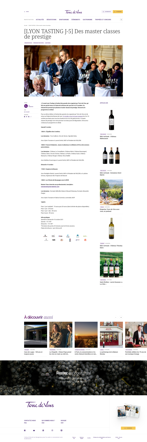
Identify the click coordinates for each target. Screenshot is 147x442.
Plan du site (74, 438)
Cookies (89, 437)
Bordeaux (102, 243)
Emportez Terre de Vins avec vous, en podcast (109, 210)
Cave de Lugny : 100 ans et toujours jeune (33, 353)
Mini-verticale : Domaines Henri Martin (110, 174)
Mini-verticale (103, 134)
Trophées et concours (103, 19)
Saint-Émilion (103, 279)
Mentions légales (82, 438)
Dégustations (51, 19)
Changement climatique (79, 349)
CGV (62, 423)
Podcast (102, 207)
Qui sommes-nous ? (48, 420)
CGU (43, 423)
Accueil (25, 25)
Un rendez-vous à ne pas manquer (73, 116)
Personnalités (52, 349)
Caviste (102, 349)
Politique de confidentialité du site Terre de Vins (102, 438)
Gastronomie (87, 19)
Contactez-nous (30, 420)
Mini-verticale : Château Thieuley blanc (111, 247)
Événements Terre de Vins (39, 42)
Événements (76, 19)
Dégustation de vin (28, 42)
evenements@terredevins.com (50, 186)
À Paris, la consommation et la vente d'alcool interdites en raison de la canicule (86, 353)
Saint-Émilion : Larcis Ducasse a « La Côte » (111, 283)
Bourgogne (27, 349)
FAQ (25, 423)
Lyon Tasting (47, 42)
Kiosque (63, 420)
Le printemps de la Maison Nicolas (109, 353)
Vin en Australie (129, 349)
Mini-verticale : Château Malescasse (108, 137)
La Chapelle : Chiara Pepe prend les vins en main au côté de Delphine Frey (60, 353)
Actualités (40, 19)
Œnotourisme (64, 19)
